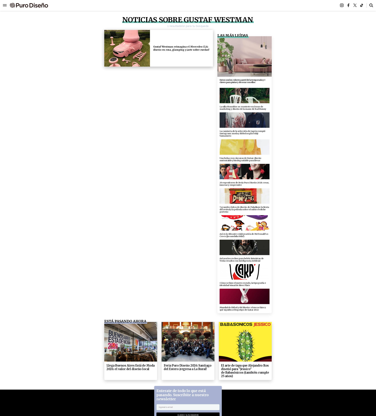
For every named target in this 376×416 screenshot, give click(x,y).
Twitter (355, 5)
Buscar (371, 5)
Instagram (342, 5)
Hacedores (174, 5)
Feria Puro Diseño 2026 (222, 5)
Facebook (349, 5)
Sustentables (194, 5)
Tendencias (155, 5)
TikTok (362, 5)
